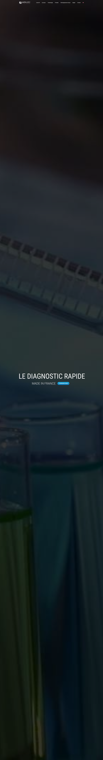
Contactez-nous (63, 383)
